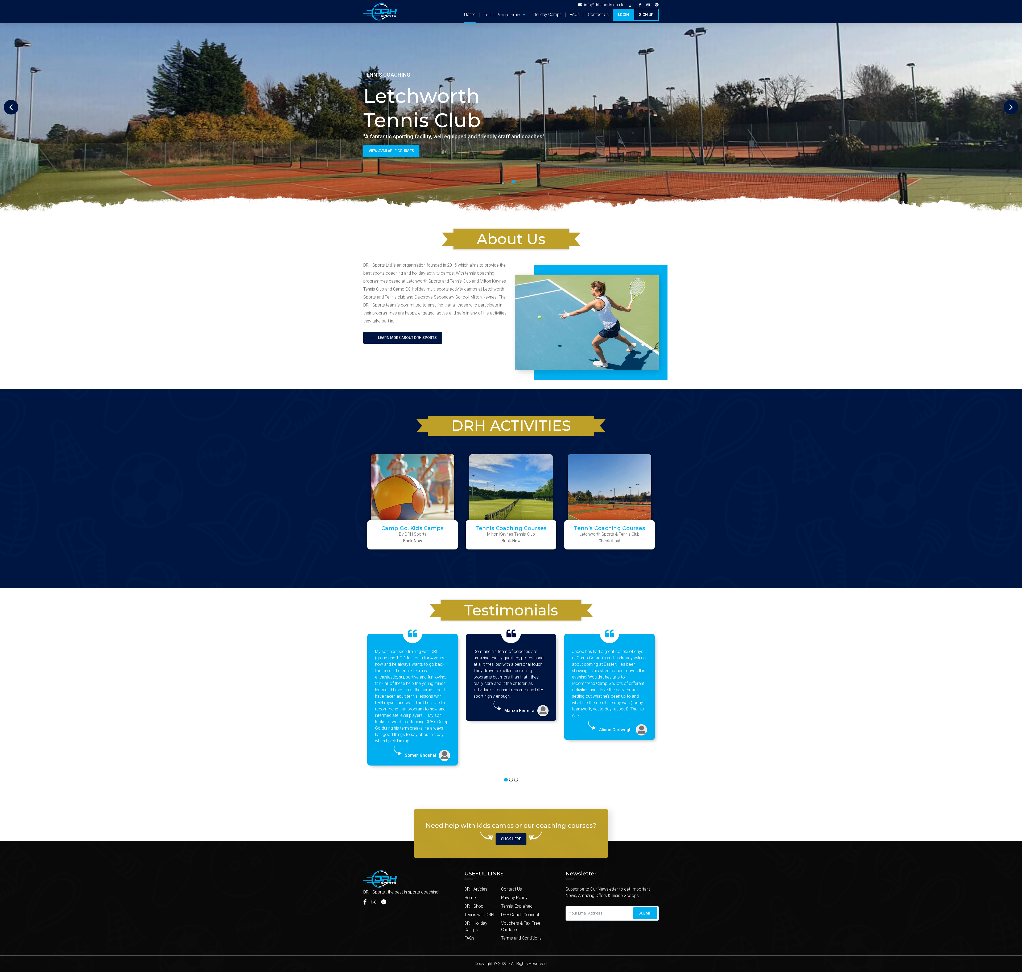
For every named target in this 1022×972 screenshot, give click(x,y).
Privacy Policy (514, 897)
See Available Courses (390, 151)
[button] (503, 182)
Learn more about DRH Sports (407, 338)
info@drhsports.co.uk (603, 4)
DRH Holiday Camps (475, 926)
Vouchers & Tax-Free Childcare (520, 926)
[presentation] (11, 107)
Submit (645, 913)
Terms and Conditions (521, 938)
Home (470, 15)
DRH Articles (475, 889)
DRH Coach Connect (520, 914)
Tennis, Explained (517, 906)
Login (623, 15)
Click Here (511, 839)
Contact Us (598, 15)
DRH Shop (473, 906)
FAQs (575, 15)
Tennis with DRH (479, 914)
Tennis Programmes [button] (502, 15)
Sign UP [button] (646, 15)
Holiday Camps (547, 15)
